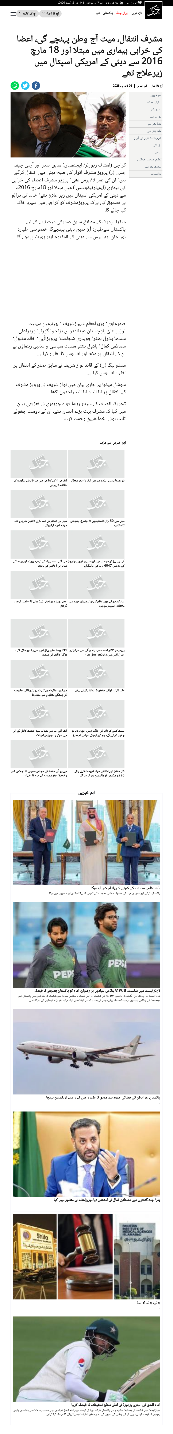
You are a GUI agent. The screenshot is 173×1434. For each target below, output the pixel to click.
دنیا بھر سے (154, 124)
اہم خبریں (142, 86)
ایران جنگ (122, 13)
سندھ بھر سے (153, 167)
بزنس (158, 152)
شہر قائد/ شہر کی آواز (147, 138)
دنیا (98, 13)
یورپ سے (155, 117)
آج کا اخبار (52, 14)
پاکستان (108, 13)
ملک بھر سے (154, 131)
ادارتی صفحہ (153, 102)
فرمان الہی (131, 3)
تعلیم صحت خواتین (149, 160)
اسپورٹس (155, 109)
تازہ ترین (136, 13)
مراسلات (156, 174)
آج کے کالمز (29, 14)
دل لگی (157, 145)
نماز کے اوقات (112, 3)
